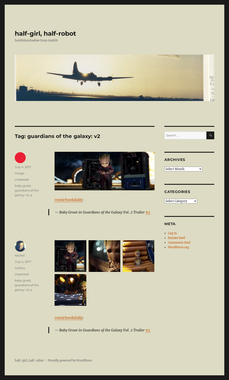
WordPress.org (178, 247)
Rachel (20, 255)
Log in (172, 233)
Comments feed (179, 242)
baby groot (23, 185)
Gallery (20, 268)
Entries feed (176, 238)
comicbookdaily (69, 199)
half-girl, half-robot (45, 33)
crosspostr (22, 179)
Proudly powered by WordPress (70, 360)
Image (19, 173)
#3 (148, 212)
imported (22, 274)
